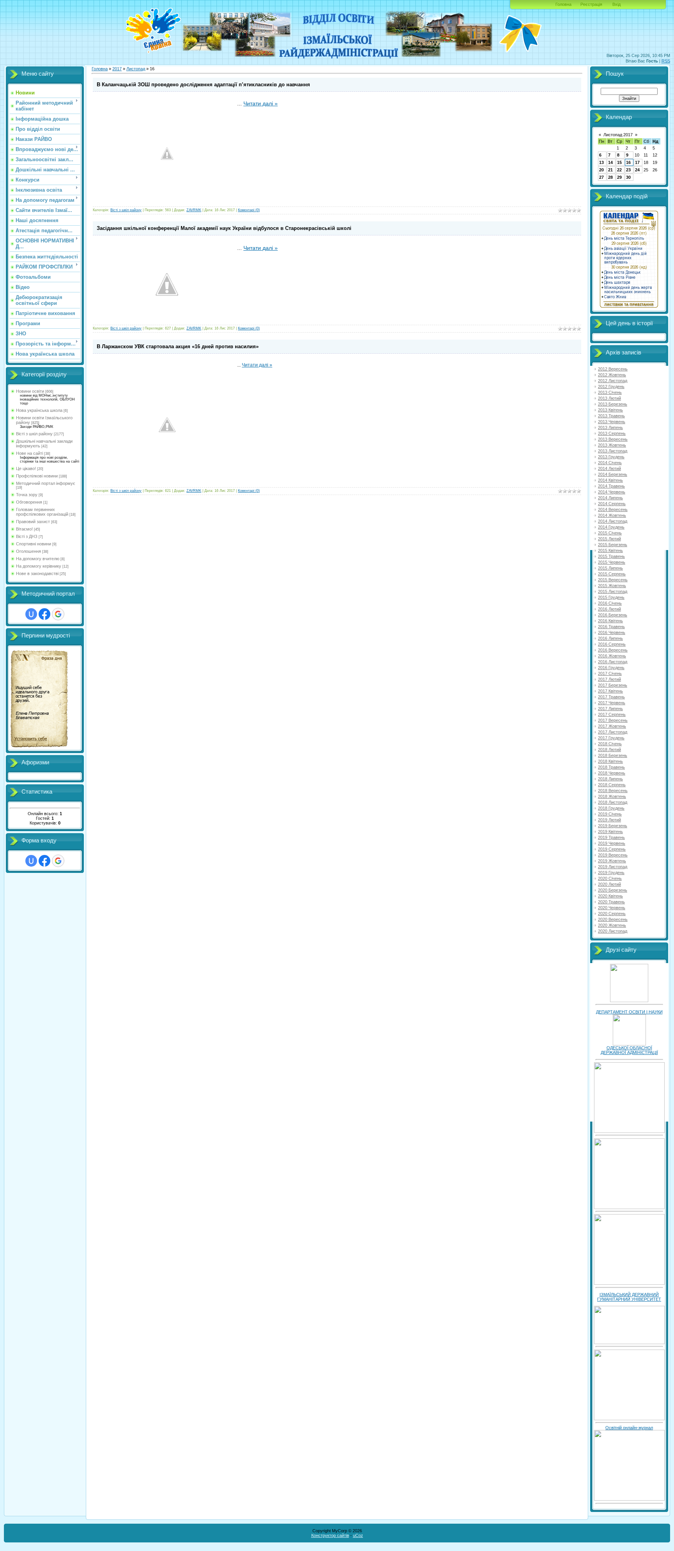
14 (610, 162)
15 (619, 162)
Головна (563, 4)
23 (628, 169)
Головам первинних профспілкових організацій (42, 511)
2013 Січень (610, 392)
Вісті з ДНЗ (26, 536)
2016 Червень (611, 632)
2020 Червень (611, 907)
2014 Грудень (611, 527)
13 (601, 162)
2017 (117, 68)
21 (610, 169)
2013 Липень (610, 427)
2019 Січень (610, 814)
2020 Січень (610, 878)
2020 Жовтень (612, 925)
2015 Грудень (611, 597)
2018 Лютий (609, 749)
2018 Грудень (611, 808)
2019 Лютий (609, 819)
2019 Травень (611, 837)
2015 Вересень (613, 579)
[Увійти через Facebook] (44, 614)
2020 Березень (612, 890)
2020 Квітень (610, 896)
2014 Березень (612, 474)
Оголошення (28, 551)
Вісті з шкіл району (34, 433)
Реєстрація (591, 4)
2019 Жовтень (612, 860)
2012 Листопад (612, 380)
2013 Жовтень (612, 445)
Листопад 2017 (618, 134)
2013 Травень (611, 415)
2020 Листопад (612, 931)
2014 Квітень (610, 480)
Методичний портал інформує (45, 483)
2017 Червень (611, 702)
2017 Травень (611, 696)
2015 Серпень (612, 574)
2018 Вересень (613, 790)
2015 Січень (610, 533)
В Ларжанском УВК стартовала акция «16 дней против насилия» (178, 346)
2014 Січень (610, 462)
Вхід (616, 4)
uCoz (358, 1535)
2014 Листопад (612, 521)
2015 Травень (611, 556)
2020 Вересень (613, 919)
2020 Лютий (609, 884)
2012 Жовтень (612, 374)
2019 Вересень (613, 855)
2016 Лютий (609, 609)
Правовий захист (33, 521)
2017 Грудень (611, 737)
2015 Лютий (609, 538)
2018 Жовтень (612, 796)
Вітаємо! (24, 529)
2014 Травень (611, 486)
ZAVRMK (193, 210)
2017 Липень (610, 708)
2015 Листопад (612, 591)
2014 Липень (610, 497)
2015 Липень (610, 568)
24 (637, 169)
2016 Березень (612, 615)
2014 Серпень (612, 503)
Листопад (135, 68)
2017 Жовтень (612, 726)
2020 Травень (611, 901)
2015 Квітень (610, 550)
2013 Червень (611, 421)
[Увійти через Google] (58, 614)
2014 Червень (611, 492)
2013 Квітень (610, 410)
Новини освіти (30, 391)
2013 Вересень (613, 439)
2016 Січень (610, 603)
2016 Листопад (612, 661)
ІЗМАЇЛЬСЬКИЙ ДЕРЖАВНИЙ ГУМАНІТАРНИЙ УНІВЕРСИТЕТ (629, 1297)
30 (628, 177)
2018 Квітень (610, 761)
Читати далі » (260, 103)
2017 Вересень (613, 720)
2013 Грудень (611, 456)
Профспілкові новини (37, 476)
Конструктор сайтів (330, 1535)
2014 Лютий (609, 468)
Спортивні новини (33, 543)
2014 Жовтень (612, 515)
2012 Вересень (613, 369)
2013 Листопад (612, 451)
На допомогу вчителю (37, 558)
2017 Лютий (609, 679)
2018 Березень (612, 755)
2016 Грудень (611, 667)
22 (619, 169)
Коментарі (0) (249, 210)
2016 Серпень (612, 644)
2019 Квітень (610, 831)
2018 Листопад (612, 802)
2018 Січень (610, 743)
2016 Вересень (613, 650)
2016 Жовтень (612, 656)
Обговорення (29, 502)
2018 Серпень (612, 784)
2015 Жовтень (612, 585)
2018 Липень (610, 778)
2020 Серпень (612, 913)
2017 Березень (612, 685)
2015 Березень (612, 544)
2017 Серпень (612, 714)
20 (601, 169)
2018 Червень (611, 773)
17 (637, 162)
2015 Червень (611, 562)
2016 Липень (610, 638)
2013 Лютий (609, 398)
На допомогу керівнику (38, 566)
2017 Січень (610, 673)
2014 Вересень (613, 509)
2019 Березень (612, 825)
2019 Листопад (612, 866)
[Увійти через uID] (31, 614)
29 (619, 177)
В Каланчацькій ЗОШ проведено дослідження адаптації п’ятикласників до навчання (203, 84)
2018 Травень (611, 767)
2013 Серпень (612, 433)
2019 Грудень (611, 872)
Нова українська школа (39, 410)
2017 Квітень (610, 691)
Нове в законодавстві (37, 573)
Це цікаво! (26, 468)
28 (610, 177)
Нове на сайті (29, 453)
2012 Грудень (611, 386)
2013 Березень (612, 404)
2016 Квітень (610, 620)
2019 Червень (611, 843)
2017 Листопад (612, 732)
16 (628, 162)
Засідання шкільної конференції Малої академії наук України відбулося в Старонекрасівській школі (224, 228)
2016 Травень (611, 626)
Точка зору (26, 494)
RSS (666, 61)
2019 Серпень (612, 849)
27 (601, 177)
